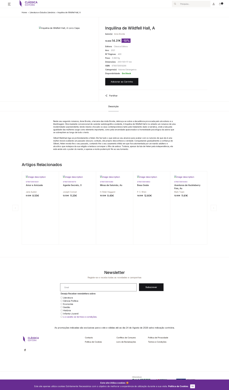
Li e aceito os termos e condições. (80, 316)
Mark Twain (142, 192)
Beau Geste (106, 185)
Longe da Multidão (183, 185)
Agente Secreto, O (35, 185)
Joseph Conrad (32, 192)
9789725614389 (69, 182)
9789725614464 (143, 182)
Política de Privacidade (158, 337)
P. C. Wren (104, 192)
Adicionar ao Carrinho (122, 81)
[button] (9, 4)
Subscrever (151, 287)
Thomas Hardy (180, 192)
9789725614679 (32, 182)
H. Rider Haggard (70, 192)
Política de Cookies (178, 386)
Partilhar (113, 95)
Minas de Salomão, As (74, 185)
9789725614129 (180, 182)
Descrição (113, 106)
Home (24, 12)
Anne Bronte (119, 34)
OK (192, 386)
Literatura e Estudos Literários (42, 12)
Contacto (89, 337)
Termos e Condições (157, 342)
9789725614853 (106, 182)
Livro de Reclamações (126, 342)
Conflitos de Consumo (126, 337)
